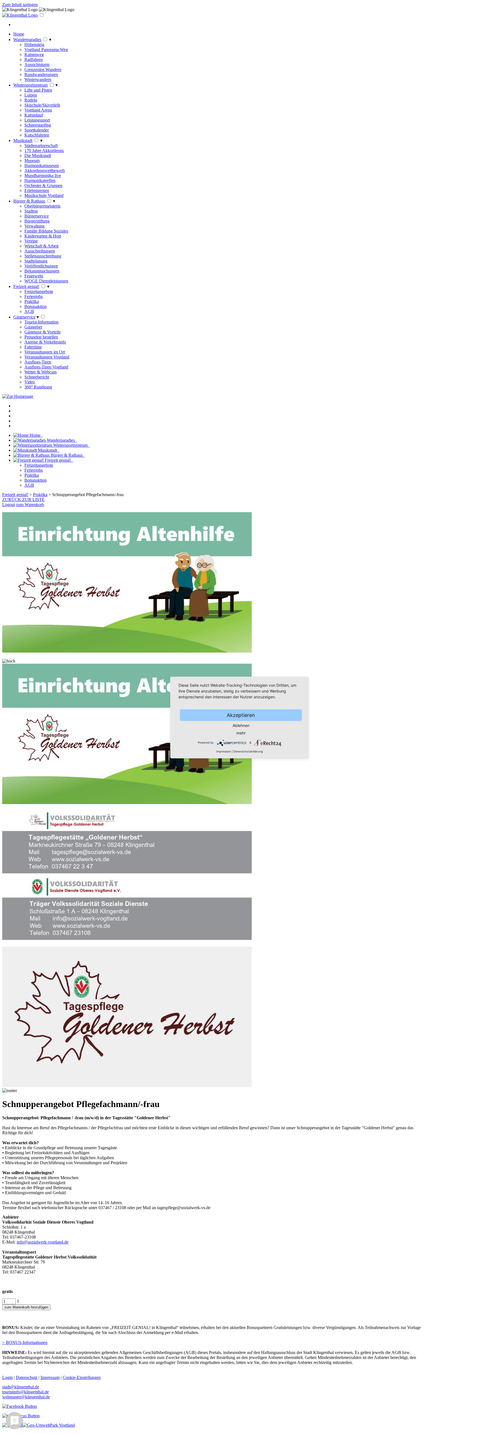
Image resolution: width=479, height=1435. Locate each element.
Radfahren (33, 59)
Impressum (223, 751)
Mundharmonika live (42, 175)
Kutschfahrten (36, 135)
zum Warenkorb (30, 504)
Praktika (31, 301)
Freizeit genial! (26, 286)
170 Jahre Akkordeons (44, 150)
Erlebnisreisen (36, 190)
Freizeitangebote (38, 291)
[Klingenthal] (20, 15)
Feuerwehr (33, 276)
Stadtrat (31, 211)
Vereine (31, 241)
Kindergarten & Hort (42, 236)
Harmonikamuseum (41, 165)
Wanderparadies (27, 39)
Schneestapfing (37, 125)
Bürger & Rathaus (29, 201)
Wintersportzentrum (30, 85)
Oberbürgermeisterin (42, 206)
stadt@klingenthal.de (20, 1387)
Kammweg (34, 54)
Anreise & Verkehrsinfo (45, 342)
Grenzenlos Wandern (42, 69)
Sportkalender (36, 130)
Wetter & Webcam (40, 372)
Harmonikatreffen (39, 180)
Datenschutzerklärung (248, 751)
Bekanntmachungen (41, 271)
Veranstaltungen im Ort (44, 352)
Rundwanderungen (41, 74)
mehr (241, 733)
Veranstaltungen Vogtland (46, 357)
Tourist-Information (41, 322)
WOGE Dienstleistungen (46, 281)
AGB (29, 311)
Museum (32, 160)
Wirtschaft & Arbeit (41, 246)
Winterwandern (37, 79)
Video (29, 382)
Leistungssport (37, 120)
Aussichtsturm (36, 64)
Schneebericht (36, 377)
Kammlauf (33, 115)
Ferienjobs (33, 296)
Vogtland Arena (38, 110)
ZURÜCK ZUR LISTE (23, 499)
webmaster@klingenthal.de (26, 1396)
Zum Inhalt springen (20, 4)
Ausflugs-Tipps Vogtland (46, 367)
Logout (8, 504)
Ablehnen (241, 725)
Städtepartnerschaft (41, 145)
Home (18, 34)
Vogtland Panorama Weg (46, 49)
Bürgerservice (36, 216)
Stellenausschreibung (42, 256)
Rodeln (30, 100)
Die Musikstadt (37, 155)
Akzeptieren (241, 715)
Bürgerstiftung (37, 221)
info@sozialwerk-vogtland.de (42, 1242)
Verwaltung (34, 226)
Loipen (30, 95)
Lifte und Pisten (38, 90)
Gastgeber (33, 327)
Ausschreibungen (39, 251)
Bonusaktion (35, 306)
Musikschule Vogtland (43, 195)
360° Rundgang (38, 387)
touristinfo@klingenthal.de (25, 1391)
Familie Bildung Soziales (46, 231)
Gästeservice (24, 317)
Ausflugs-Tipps (37, 362)
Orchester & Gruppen (43, 185)
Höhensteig (34, 44)
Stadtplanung (35, 261)
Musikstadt (22, 140)
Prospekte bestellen (41, 337)
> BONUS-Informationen (24, 1342)
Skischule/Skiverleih (42, 105)
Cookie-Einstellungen (82, 1377)
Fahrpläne (33, 347)
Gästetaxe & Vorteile (42, 332)
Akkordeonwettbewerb (44, 170)
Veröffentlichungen (41, 266)
